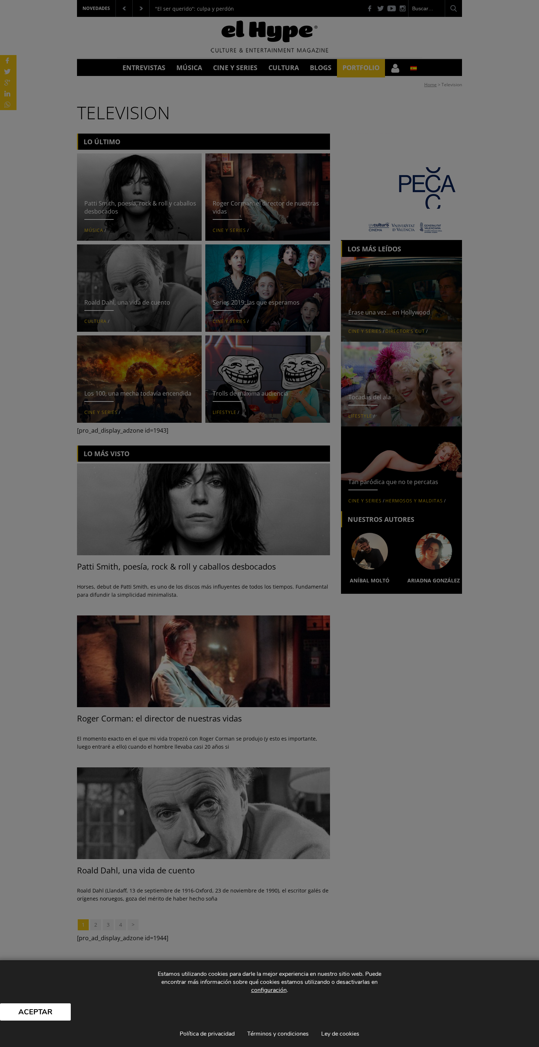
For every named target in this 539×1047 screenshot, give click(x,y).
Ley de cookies (340, 1034)
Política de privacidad (207, 1034)
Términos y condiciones (278, 1034)
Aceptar (35, 1012)
